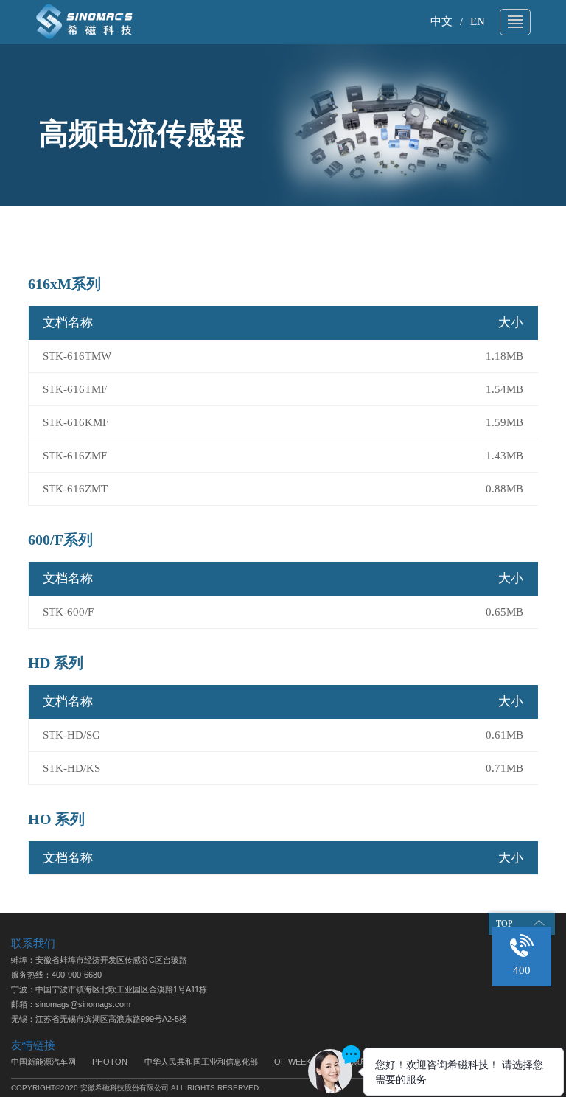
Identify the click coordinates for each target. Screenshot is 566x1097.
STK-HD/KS (71, 768)
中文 (441, 21)
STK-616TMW (77, 356)
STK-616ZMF (75, 456)
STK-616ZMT (75, 489)
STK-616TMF (75, 389)
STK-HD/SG (71, 735)
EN (477, 21)
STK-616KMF (75, 422)
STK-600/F (68, 612)
